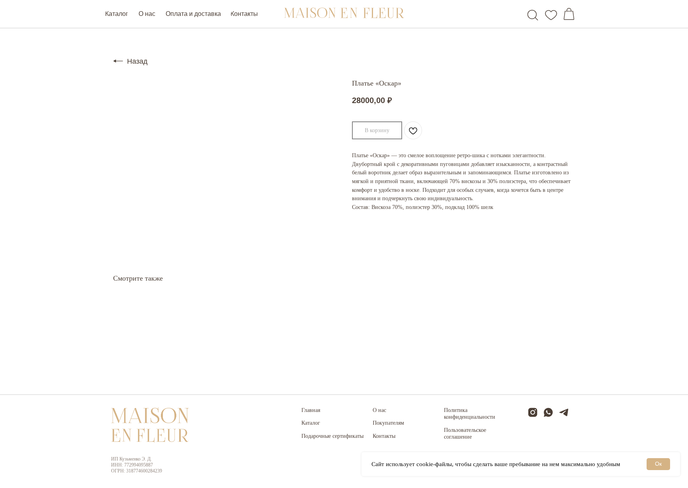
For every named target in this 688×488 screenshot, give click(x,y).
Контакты (384, 436)
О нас (379, 410)
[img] (532, 15)
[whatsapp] (548, 415)
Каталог (310, 423)
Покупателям (388, 423)
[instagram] (532, 415)
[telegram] (563, 415)
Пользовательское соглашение (465, 433)
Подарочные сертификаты (332, 436)
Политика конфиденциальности (469, 413)
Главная (310, 410)
